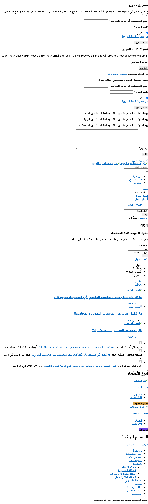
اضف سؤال (141, 259)
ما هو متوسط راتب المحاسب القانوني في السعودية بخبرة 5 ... (98, 297)
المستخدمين (134, 490)
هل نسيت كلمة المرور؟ (135, 36)
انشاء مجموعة (134, 453)
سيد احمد (142, 387)
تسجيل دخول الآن (117, 73)
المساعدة (137, 493)
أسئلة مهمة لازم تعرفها (123, 473)
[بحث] (147, 171)
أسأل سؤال (141, 195)
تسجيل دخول (140, 160)
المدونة (138, 182)
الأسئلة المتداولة (127, 470)
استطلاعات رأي (133, 480)
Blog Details (134, 205)
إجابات (138, 284)
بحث (145, 188)
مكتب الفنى (131, 445)
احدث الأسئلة (128, 467)
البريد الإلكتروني (139, 61)
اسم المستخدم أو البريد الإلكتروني (128, 20)
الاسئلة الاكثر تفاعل (125, 477)
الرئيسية (137, 176)
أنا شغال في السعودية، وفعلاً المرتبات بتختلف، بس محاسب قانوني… (71, 354)
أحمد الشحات (140, 413)
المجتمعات (136, 460)
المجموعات (135, 457)
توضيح (143, 148)
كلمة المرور (141, 27)
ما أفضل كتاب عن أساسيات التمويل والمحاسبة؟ (107, 313)
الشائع (138, 281)
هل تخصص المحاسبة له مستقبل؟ (117, 330)
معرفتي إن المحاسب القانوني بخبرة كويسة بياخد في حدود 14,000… (76, 347)
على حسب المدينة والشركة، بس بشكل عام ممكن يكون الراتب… (80, 365)
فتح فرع (145, 445)
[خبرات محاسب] (120, 163)
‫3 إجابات (131, 303)
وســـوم (138, 483)
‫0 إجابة (132, 320)
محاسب (138, 445)
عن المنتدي (135, 179)
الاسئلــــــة (137, 463)
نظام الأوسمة (134, 487)
